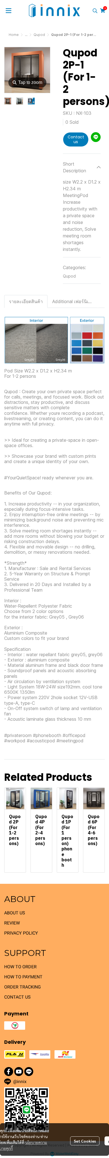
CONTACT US (17, 997)
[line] (28, 1071)
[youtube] (18, 1071)
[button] (95, 11)
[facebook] (8, 1071)
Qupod (39, 35)
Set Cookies (85, 1140)
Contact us (76, 139)
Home (14, 35)
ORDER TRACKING (22, 987)
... (26, 35)
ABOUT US (14, 913)
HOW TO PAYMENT (23, 977)
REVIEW (12, 923)
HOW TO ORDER (20, 966)
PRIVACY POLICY (21, 933)
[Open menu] (8, 10)
